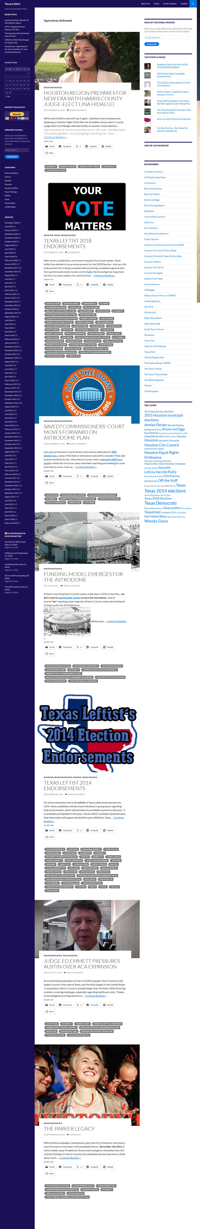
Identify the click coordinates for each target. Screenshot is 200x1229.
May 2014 (9, 418)
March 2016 (10, 335)
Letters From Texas (153, 278)
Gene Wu (85, 857)
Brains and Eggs (152, 199)
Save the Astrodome (55, 681)
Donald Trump (163, 433)
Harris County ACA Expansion (107, 1024)
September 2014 (11, 403)
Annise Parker (155, 424)
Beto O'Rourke (91, 307)
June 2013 (9, 459)
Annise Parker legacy (83, 1186)
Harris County (83, 1024)
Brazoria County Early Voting (60, 311)
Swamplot (149, 335)
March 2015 (10, 380)
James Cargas (113, 857)
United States (10, 207)
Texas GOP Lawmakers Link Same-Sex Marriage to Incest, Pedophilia (173, 102)
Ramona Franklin (54, 341)
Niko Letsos (103, 872)
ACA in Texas (52, 1024)
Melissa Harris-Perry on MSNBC (160, 295)
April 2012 (9, 512)
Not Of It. (148, 306)
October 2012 (10, 489)
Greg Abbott (151, 436)
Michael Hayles (53, 872)
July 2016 (9, 320)
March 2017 (10, 290)
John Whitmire (80, 326)
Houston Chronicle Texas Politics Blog (162, 256)
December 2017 (11, 268)
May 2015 (9, 373)
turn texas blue (155, 516)
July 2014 (9, 410)
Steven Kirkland (54, 348)
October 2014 (10, 399)
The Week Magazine (154, 380)
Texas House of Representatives (61, 352)
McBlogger (149, 290)
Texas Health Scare (55, 1035)
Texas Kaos (149, 340)
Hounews (181, 436)
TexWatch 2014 (168, 512)
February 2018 (11, 260)
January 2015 (10, 388)
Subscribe (152, 44)
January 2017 (10, 298)
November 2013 (11, 440)
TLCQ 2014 (81, 887)
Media (156, 4)
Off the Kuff (150, 312)
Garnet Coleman (89, 318)
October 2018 (10, 241)
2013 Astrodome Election (58, 666)
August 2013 (10, 452)
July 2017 (9, 279)
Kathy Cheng (52, 330)
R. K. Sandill (119, 337)
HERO (161, 436)
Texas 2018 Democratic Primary (157, 495)
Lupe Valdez (107, 330)
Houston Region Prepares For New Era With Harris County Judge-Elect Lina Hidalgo (85, 98)
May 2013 (9, 463)
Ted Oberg (89, 503)
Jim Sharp (50, 864)
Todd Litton (74, 356)
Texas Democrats (160, 503)
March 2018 (10, 256)
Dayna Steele (103, 311)
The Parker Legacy (69, 1128)
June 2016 (9, 324)
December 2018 (11, 234)
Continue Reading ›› (55, 137)
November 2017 (11, 271)
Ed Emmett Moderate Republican (61, 857)
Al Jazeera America (153, 171)
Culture (8, 177)
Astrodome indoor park (73, 495)
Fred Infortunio (87, 315)
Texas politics (172, 508)
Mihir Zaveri (74, 503)
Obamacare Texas (69, 1031)
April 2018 (9, 253)
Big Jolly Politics (152, 194)
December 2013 (11, 437)
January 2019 (10, 230)
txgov (93, 887)
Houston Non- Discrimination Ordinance (164, 463)
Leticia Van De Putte (55, 868)
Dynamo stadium (90, 1189)
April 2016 (9, 331)
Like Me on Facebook (156, 145)
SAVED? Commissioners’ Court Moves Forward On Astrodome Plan (84, 432)
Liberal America (152, 284)
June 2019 (9, 226)
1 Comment (75, 1134)
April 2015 (9, 376)
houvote (164, 467)
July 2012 (9, 500)
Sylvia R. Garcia (73, 348)
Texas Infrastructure (153, 508)
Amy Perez (73, 849)
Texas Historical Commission (83, 681)
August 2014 (10, 406)
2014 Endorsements (55, 849)
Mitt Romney (172, 476)
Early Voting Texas (176, 433)
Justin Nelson (114, 326)
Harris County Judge (89, 166)
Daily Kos (149, 222)
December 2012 (11, 482)
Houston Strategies (153, 273)
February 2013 (11, 474)
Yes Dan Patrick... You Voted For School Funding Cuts (172, 129)
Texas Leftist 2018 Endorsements (68, 243)
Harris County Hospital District (61, 1027)
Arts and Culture (11, 173)
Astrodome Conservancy (86, 666)
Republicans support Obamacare (97, 1031)
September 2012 (11, 493)
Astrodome (51, 495)
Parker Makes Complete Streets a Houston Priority (173, 93)
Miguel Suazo (114, 333)
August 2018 (10, 245)
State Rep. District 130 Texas (83, 345)
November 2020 (11, 223)
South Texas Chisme (154, 329)
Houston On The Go (154, 267)
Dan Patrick (151, 433)
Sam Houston (106, 879)
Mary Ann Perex (90, 868)
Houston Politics (53, 87)
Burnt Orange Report (154, 205)
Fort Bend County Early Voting (61, 315)
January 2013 (10, 478)
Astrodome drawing (112, 666)
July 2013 (9, 455)
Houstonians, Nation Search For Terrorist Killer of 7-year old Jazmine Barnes (16, 49)
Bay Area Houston (153, 188)
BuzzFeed (149, 211)
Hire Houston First (55, 1193)
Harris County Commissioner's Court (77, 499)
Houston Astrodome (109, 499)
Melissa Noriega (109, 868)
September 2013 (11, 448)
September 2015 (11, 358)
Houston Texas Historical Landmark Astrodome (69, 677)
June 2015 (9, 369)
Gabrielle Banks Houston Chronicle (100, 670)
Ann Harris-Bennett (91, 849)
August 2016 (10, 316)
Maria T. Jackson (54, 333)
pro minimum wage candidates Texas (63, 879)
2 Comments (74, 252)
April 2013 (9, 467)
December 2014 (11, 391)
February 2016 (11, 339)
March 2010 (10, 519)
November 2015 (11, 350)
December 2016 (11, 301)
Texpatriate (149, 351)
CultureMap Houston (154, 216)
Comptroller (111, 849)
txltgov (115, 887)
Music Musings (170, 4)
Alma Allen (75, 307)
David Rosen (69, 853)
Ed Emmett (51, 166)
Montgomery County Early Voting (93, 337)
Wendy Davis (52, 890)
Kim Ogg (114, 864)
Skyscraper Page (152, 323)
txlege (103, 887)
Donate (184, 4)
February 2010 (11, 523)
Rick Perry (170, 485)
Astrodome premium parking (102, 495)
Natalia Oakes (87, 872)
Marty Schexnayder (75, 333)
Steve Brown (52, 883)
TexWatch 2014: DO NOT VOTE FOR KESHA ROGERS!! (172, 66)
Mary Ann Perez (96, 333)
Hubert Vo (98, 857)
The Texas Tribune (153, 368)
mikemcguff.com (152, 301)
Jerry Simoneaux (104, 322)
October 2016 (10, 309)
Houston (48, 235)
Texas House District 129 (96, 348)
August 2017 (10, 275)
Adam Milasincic (71, 303)
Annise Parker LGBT (106, 1186)
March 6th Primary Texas (153, 476)
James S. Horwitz (84, 322)
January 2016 (10, 343)
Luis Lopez (74, 868)
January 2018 (10, 264)
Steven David (106, 345)
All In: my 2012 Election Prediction (174, 119)
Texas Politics (68, 235)
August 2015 (10, 361)
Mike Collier (52, 337)
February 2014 (11, 429)
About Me (145, 4)
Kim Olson (67, 330)
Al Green (104, 303)
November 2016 (11, 305)
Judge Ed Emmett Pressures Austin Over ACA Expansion (82, 964)
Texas (57, 235)
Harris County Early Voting (59, 322)
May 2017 (9, 283)
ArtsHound (149, 183)
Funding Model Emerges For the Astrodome (83, 577)
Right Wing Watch (153, 318)
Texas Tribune (186, 508)
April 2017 (9, 286)
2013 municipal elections (57, 1186)
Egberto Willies (67, 166)
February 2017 (11, 294)
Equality (8, 180)
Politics (77, 777)
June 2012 (9, 504)
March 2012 (10, 515)
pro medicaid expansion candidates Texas (97, 875)
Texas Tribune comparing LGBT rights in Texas (67, 1197)
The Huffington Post (154, 357)
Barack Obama (176, 425)
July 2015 (9, 365)
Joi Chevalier (97, 326)
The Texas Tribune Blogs (156, 374)
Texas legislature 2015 (79, 1035)
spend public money (70, 597)
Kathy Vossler (99, 864)
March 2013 (10, 470)
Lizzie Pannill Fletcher (87, 330)
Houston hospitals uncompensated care (100, 1027)
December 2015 (11, 346)
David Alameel (53, 853)
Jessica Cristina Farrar (97, 860)
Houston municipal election (157, 461)
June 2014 (9, 414)
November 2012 (11, 485)
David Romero (86, 311)
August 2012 (10, 497)
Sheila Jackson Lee (113, 341)
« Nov (7, 96)
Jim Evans (116, 860)
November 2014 (11, 395)
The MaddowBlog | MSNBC (157, 363)
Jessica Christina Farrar (57, 326)
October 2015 (10, 354)
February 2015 (11, 384)
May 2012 (9, 508)
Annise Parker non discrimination (62, 1189)
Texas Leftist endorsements (59, 887)
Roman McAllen (92, 341)
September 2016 (11, 313)
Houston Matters (152, 261)
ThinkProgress (151, 391)
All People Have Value (155, 177)
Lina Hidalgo (109, 166)
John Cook (65, 864)
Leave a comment (78, 110)
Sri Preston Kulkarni (56, 345)
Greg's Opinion (151, 239)
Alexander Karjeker (55, 307)
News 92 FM (51, 1031)
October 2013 (10, 444)
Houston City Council (161, 445)
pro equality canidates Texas (60, 875)
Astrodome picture (55, 670)
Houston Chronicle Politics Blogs (160, 250)
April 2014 (9, 422)
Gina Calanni (107, 318)
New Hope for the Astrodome (110, 677)
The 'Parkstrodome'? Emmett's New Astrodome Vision (174, 111)
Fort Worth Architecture (156, 233)
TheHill (148, 385)
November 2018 (11, 238)
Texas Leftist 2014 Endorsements (68, 785)
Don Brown (85, 853)
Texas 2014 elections (92, 883)
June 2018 (9, 249)
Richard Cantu (74, 341)
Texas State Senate (55, 356)
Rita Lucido (90, 879)
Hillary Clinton (170, 436)
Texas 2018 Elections (55, 170)
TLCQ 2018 (181, 512)
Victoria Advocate (178, 517)
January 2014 (10, 433)
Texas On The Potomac (155, 346)
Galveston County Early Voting (61, 318)
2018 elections (53, 303)
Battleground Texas (153, 429)
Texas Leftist (12, 3)
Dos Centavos (151, 228)
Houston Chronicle (55, 503)
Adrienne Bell (89, 303)
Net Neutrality (151, 481)
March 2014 (10, 425)
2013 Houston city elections (158, 411)
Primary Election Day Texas (154, 486)
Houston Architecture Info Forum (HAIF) (164, 244)
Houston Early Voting (153, 448)
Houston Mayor (75, 1193)
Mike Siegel (67, 337)
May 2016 (9, 328)
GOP (185, 433)
